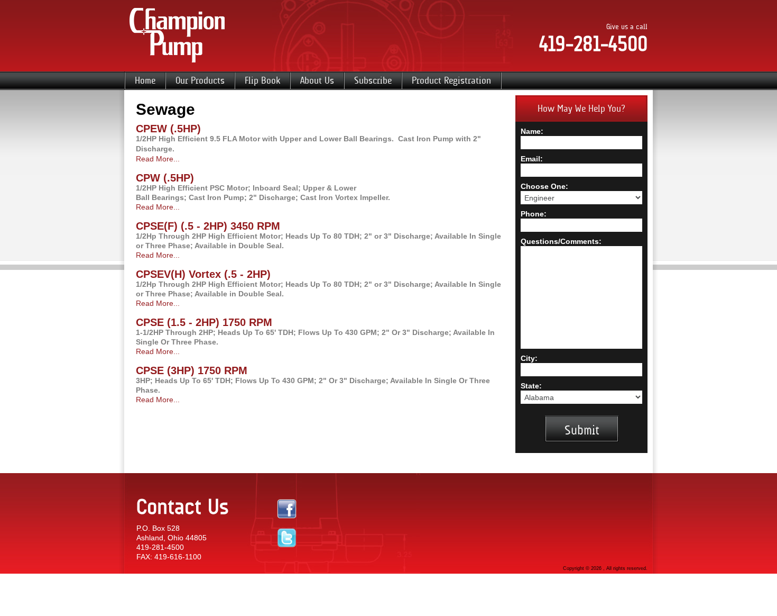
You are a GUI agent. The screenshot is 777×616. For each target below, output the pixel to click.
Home (145, 80)
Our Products (200, 80)
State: (531, 386)
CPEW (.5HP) (168, 128)
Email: (532, 159)
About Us (317, 80)
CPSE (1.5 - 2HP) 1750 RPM (204, 322)
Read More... (158, 159)
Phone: (534, 214)
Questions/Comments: (561, 241)
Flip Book (262, 80)
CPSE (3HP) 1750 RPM (191, 370)
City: (529, 358)
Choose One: (544, 186)
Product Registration (451, 80)
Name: (532, 131)
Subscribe (373, 80)
